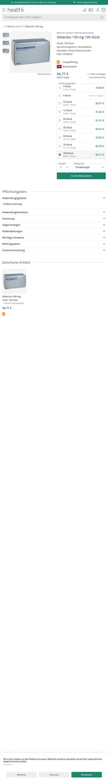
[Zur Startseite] (15, 10)
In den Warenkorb (81, 175)
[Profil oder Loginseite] (98, 10)
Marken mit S (14, 26)
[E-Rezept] (91, 9)
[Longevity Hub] (85, 10)
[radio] (81, 88)
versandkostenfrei (97, 77)
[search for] (102, 17)
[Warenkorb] (103, 10)
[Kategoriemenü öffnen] (4, 10)
